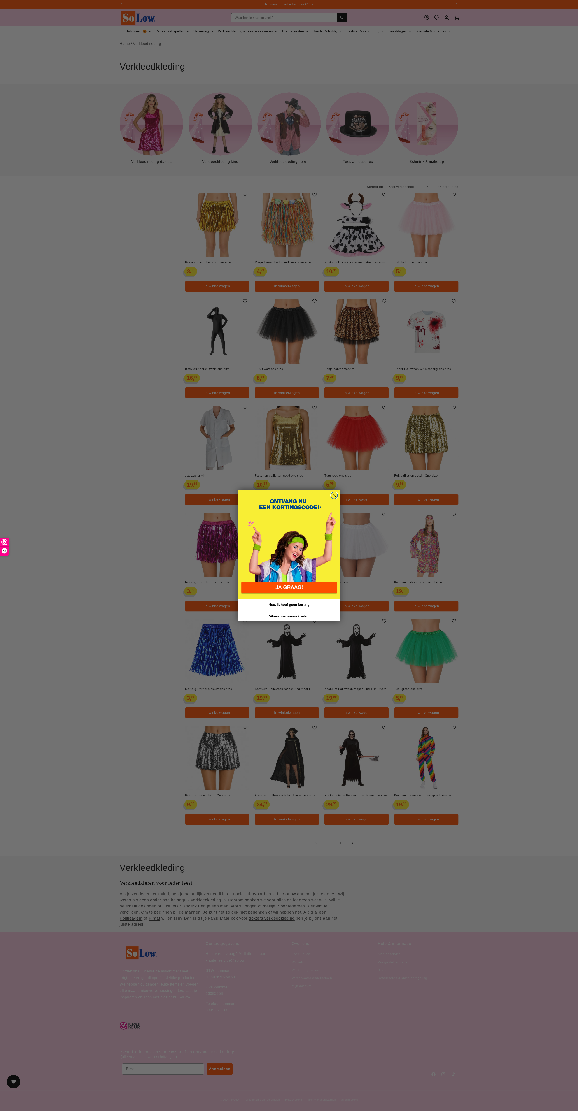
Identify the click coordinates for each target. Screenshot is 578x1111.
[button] (289, 590)
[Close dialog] (334, 495)
